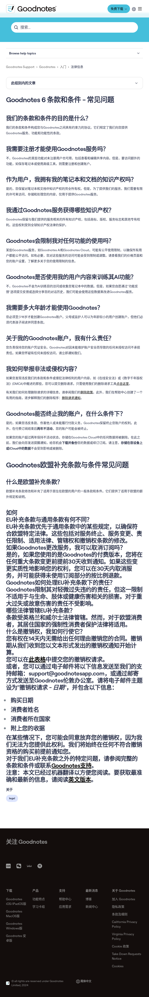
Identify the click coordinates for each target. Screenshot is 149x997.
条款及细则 (119, 914)
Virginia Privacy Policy (123, 936)
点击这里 (122, 384)
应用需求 (65, 907)
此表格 (37, 659)
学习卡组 (38, 907)
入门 (63, 67)
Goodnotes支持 (71, 765)
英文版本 (79, 779)
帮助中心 (65, 899)
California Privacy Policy (124, 924)
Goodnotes (47, 67)
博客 (89, 899)
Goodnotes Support (20, 67)
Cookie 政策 (120, 946)
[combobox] (75, 27)
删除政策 (87, 392)
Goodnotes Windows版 (14, 926)
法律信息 (77, 67)
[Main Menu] (140, 9)
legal (12, 798)
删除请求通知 (71, 398)
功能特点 (38, 899)
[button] (74, 53)
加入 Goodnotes (123, 899)
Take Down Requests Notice (126, 956)
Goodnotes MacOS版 (14, 913)
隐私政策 (118, 907)
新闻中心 (92, 907)
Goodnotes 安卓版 (16, 938)
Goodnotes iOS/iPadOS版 (16, 901)
